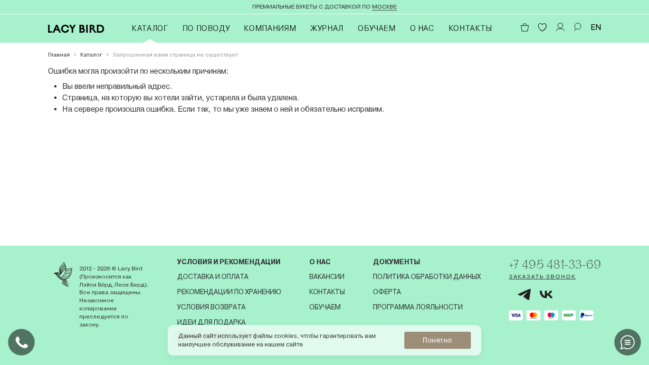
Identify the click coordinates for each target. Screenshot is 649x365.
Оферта (387, 292)
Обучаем (376, 28)
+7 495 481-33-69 (555, 264)
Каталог (150, 28)
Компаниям (270, 28)
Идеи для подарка (211, 322)
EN (596, 27)
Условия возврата (211, 307)
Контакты (470, 28)
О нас (422, 28)
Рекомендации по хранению (229, 292)
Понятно (437, 340)
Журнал (327, 28)
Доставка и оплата (212, 276)
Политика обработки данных (427, 276)
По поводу (206, 28)
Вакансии (326, 276)
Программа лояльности (418, 307)
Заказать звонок (542, 276)
